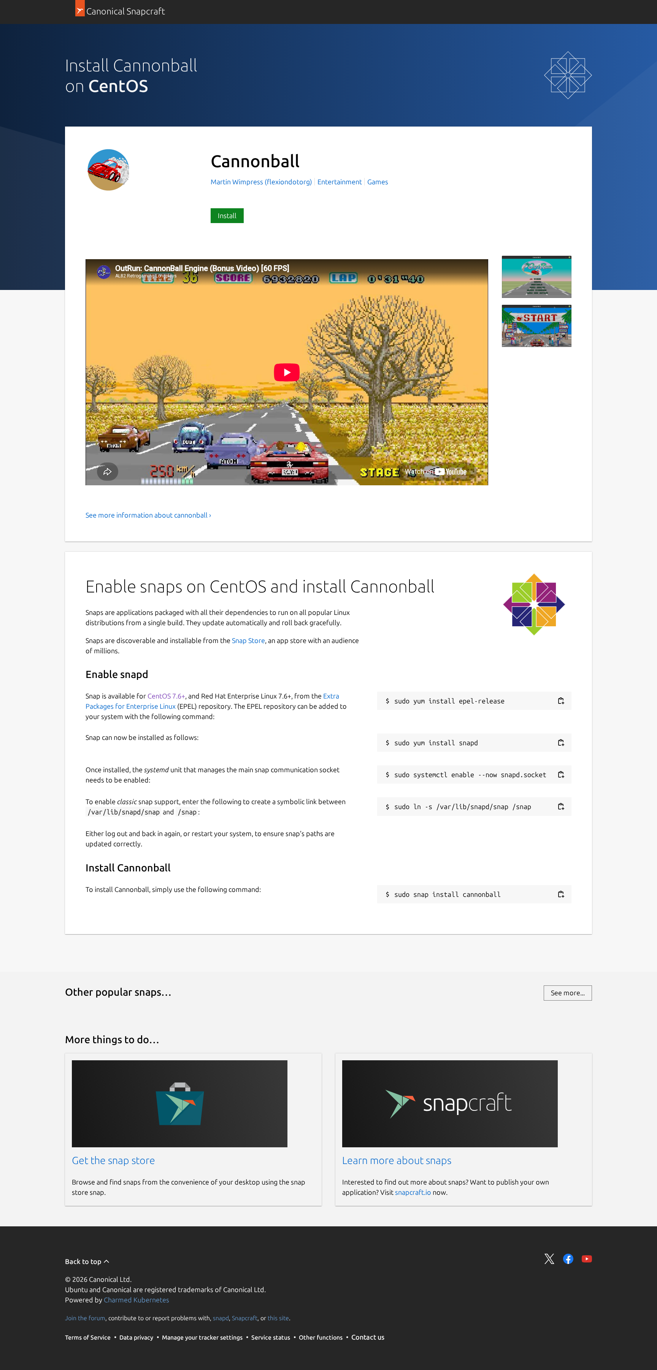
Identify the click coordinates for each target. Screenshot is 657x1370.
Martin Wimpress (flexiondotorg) (262, 181)
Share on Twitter (549, 1259)
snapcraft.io (413, 1192)
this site (278, 1318)
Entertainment (339, 181)
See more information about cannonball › (148, 515)
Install (227, 215)
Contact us (367, 1337)
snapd (221, 1318)
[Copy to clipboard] (561, 701)
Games (377, 181)
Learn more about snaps (396, 1160)
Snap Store (248, 640)
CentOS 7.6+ (166, 696)
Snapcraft (244, 1318)
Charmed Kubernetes (136, 1299)
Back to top (84, 1261)
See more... (568, 992)
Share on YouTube (587, 1259)
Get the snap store (113, 1160)
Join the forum (85, 1318)
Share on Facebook (568, 1259)
